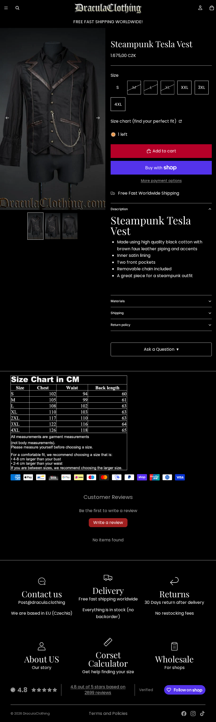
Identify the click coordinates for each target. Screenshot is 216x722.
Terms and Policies (108, 713)
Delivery (108, 590)
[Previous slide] (6, 119)
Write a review (108, 522)
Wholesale (174, 659)
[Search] (17, 8)
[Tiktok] (202, 713)
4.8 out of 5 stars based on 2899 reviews (97, 690)
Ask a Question (161, 349)
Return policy (120, 325)
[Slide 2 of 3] (52, 226)
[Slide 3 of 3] (69, 226)
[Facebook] (184, 713)
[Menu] (6, 8)
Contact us (42, 593)
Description (119, 209)
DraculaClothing (36, 713)
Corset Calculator (108, 659)
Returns (174, 593)
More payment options (161, 180)
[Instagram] (193, 713)
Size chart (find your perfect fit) (144, 121)
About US (41, 659)
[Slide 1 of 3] (35, 226)
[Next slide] (99, 119)
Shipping (117, 313)
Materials (118, 301)
